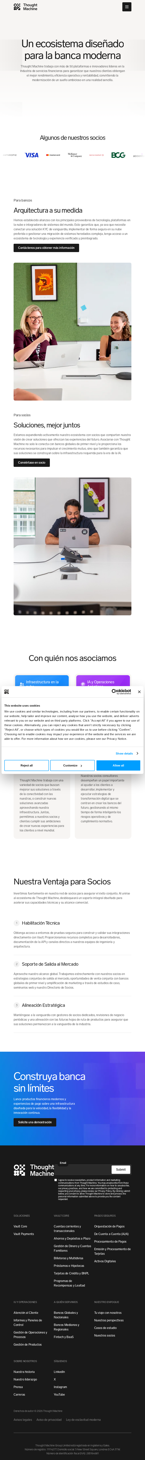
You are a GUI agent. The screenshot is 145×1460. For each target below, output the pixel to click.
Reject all (27, 765)
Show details (124, 753)
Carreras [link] (19, 1394)
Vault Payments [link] (24, 1234)
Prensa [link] (18, 1387)
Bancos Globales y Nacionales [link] (66, 1315)
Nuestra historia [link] (24, 1372)
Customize (70, 765)
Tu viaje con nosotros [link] (108, 1313)
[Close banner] (139, 691)
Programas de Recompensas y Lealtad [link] (69, 1283)
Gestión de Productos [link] (28, 1344)
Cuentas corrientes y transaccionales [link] (67, 1229)
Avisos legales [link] (23, 1420)
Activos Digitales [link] (105, 1261)
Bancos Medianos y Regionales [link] (66, 1327)
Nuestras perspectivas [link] (109, 1320)
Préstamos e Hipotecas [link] (69, 1266)
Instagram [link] (60, 1387)
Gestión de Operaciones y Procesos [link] (30, 1335)
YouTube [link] (59, 1394)
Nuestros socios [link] (104, 1335)
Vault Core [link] (20, 1226)
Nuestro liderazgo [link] (25, 1379)
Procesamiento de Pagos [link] (110, 1241)
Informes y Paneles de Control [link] (28, 1323)
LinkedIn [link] (59, 1372)
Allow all (118, 765)
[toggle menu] (126, 6)
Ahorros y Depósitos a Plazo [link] (72, 1238)
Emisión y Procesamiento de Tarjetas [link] (112, 1251)
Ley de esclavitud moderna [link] (83, 1420)
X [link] (55, 1379)
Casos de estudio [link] (105, 1328)
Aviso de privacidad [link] (48, 1420)
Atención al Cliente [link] (26, 1313)
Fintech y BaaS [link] (63, 1337)
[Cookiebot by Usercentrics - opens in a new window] (114, 691)
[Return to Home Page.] (34, 1170)
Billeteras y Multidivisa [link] (68, 1258)
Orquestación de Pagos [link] (109, 1226)
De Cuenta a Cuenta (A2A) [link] (111, 1234)
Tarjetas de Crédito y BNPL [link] (71, 1273)
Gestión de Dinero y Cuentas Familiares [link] (72, 1248)
